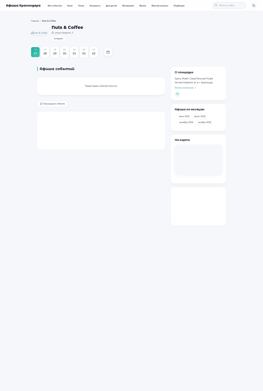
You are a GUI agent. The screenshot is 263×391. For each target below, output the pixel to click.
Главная (35, 20)
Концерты (95, 5)
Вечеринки (128, 5)
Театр (81, 5)
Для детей (111, 5)
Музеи (142, 5)
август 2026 (199, 116)
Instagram (58, 38)
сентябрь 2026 (186, 122)
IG (177, 94)
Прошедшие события (54, 103)
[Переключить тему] (254, 5)
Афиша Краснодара (23, 5)
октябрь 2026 (204, 122)
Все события (55, 5)
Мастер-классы (160, 5)
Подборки (179, 5)
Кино (70, 5)
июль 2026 (184, 116)
